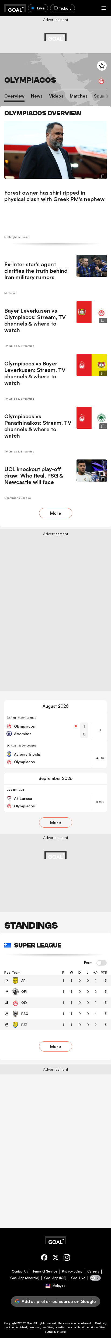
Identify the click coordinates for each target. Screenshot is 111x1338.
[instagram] (67, 1258)
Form (88, 962)
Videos (56, 96)
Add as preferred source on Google (59, 1301)
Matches (79, 96)
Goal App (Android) (24, 1278)
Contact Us (20, 1271)
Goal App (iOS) (55, 1278)
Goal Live (78, 1278)
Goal (30, 1323)
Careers (93, 1271)
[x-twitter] (55, 1258)
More (55, 513)
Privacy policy (72, 1271)
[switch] (101, 963)
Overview (14, 96)
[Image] (55, 150)
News (37, 96)
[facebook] (44, 1258)
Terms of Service (45, 1271)
